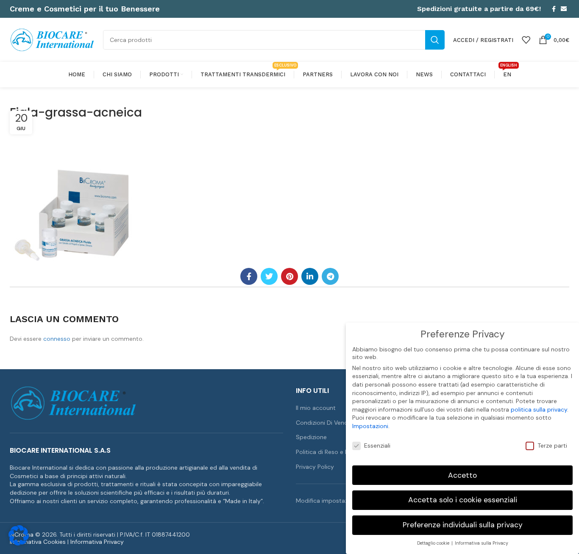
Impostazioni (370, 426)
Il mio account (316, 408)
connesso (56, 338)
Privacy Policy (315, 466)
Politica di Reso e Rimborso (334, 452)
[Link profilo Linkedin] (309, 276)
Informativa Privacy (97, 542)
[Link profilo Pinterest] (289, 276)
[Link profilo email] (563, 8)
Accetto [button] (462, 475)
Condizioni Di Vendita (325, 422)
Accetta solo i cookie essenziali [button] (462, 499)
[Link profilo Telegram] (330, 276)
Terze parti (552, 445)
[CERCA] (435, 40)
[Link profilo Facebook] (553, 8)
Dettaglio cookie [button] (434, 543)
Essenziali (377, 445)
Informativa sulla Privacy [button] (481, 543)
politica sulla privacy (539, 409)
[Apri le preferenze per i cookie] (18, 543)
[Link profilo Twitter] (269, 276)
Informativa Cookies (38, 542)
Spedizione (311, 437)
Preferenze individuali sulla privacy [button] (463, 524)
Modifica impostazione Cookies (340, 500)
